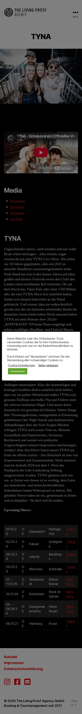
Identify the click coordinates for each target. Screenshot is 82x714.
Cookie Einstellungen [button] (21, 365)
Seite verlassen (48, 365)
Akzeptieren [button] (17, 371)
